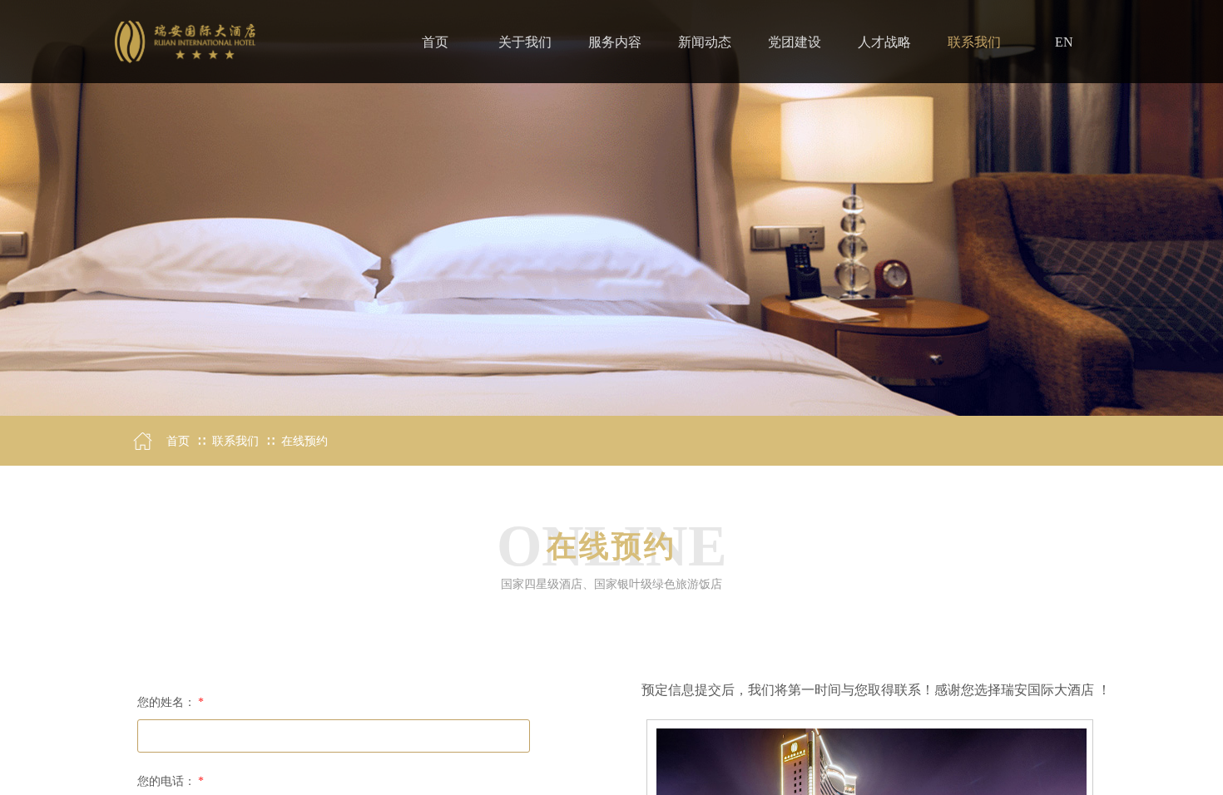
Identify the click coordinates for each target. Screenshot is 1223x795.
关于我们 (525, 42)
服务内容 (614, 42)
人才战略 (884, 42)
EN (1064, 42)
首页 (178, 441)
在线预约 (304, 441)
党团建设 (794, 42)
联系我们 (235, 441)
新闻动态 (704, 42)
